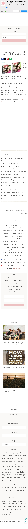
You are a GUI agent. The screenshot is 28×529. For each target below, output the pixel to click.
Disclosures (20, 405)
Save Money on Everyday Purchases (13, 367)
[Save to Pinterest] (8, 59)
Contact (14, 409)
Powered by (3, 11)
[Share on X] (5, 59)
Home (5, 405)
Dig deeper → (17, 268)
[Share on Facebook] (2, 59)
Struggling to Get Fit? (9, 391)
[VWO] (6, 11)
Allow (24, 11)
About (12, 405)
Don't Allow (16, 11)
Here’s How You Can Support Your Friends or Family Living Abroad (13, 343)
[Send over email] (10, 59)
